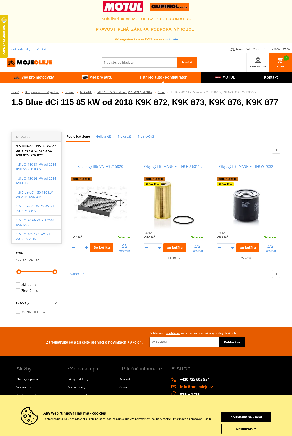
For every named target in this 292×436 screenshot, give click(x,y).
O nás (123, 387)
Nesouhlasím (246, 429)
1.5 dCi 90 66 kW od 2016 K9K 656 (35, 222)
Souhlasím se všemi (246, 417)
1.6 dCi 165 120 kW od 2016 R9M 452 (33, 236)
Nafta (161, 92)
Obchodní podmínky (16, 49)
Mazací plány (76, 387)
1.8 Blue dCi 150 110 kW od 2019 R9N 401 (34, 194)
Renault (69, 92)
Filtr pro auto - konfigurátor (42, 92)
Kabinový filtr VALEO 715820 (100, 166)
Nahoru (76, 274)
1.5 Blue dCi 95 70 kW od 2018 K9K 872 (35, 208)
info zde (171, 39)
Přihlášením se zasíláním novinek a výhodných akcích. (193, 333)
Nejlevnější (104, 136)
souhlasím (173, 333)
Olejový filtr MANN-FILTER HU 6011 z (173, 166)
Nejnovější (146, 136)
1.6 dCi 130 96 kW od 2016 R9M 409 (36, 180)
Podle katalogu (78, 136)
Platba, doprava (27, 379)
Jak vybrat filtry (78, 379)
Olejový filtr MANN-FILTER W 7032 (246, 166)
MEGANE (86, 92)
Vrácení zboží (25, 387)
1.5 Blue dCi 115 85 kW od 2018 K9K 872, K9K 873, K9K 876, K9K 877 (36, 150)
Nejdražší (125, 136)
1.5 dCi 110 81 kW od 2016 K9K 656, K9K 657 (36, 166)
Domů (15, 92)
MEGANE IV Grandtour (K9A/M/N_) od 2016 (124, 92)
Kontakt (42, 49)
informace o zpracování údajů (192, 419)
